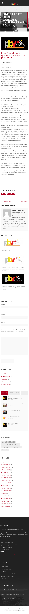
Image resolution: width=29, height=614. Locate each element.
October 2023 (6, 464)
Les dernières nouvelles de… (16, 403)
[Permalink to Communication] (14, 243)
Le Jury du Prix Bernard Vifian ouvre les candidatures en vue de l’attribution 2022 (13, 268)
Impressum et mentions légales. (17, 610)
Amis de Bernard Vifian (7, 576)
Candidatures (6, 65)
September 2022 (6, 467)
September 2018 (6, 480)
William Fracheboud (8, 64)
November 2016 (6, 490)
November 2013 (6, 506)
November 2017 (6, 483)
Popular (4, 392)
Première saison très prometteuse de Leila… (12, 594)
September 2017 (6, 485)
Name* (3, 304)
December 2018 (6, 477)
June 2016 (4, 496)
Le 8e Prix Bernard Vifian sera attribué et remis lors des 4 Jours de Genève (13, 287)
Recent (11, 392)
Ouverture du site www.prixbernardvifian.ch (15, 397)
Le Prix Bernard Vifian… (14, 410)
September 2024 (6, 462)
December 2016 (6, 488)
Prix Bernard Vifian (6, 569)
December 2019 (6, 475)
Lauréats (4, 379)
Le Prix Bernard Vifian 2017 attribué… (10, 599)
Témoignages (6, 381)
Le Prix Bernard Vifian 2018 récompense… (11, 590)
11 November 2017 (8, 62)
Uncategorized (6, 384)
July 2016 (4, 493)
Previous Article (6, 201)
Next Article (24, 201)
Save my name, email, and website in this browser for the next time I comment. (13, 330)
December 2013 (6, 503)
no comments (7, 67)
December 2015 (6, 498)
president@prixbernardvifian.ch (8, 555)
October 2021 (6, 470)
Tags (17, 392)
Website (3, 322)
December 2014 (6, 501)
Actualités (3, 579)
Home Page (4, 566)
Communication (14, 65)
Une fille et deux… (13, 423)
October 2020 (6, 472)
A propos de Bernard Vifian (8, 574)
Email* (3, 314)
